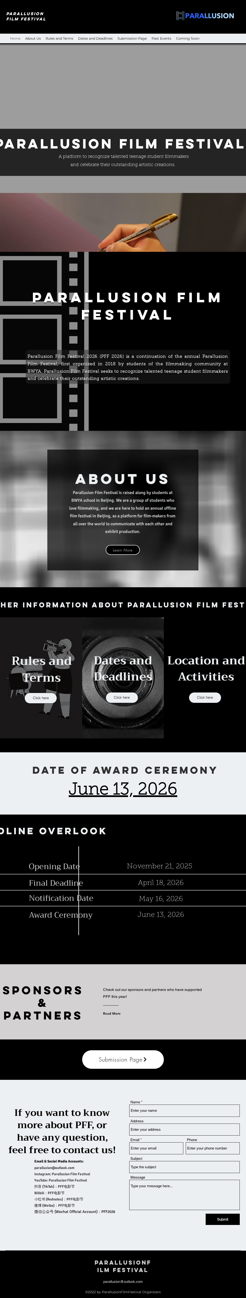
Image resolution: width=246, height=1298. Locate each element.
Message (137, 1177)
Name (135, 1102)
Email (134, 1140)
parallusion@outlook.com (54, 1168)
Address (137, 1121)
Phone (192, 1140)
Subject (136, 1158)
